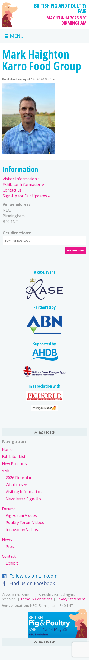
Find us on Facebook (32, 583)
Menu (17, 36)
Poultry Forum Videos (25, 522)
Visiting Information (24, 491)
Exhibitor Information (22, 184)
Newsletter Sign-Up (23, 498)
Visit (5, 470)
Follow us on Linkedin (33, 576)
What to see (16, 484)
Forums (8, 508)
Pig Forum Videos (21, 515)
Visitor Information (20, 178)
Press (11, 546)
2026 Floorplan (19, 477)
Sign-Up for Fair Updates (25, 195)
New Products (14, 463)
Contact (9, 556)
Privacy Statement (70, 599)
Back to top (46, 432)
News (7, 539)
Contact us (12, 190)
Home (7, 449)
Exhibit (12, 563)
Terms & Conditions (36, 599)
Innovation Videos (22, 529)
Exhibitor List (13, 456)
